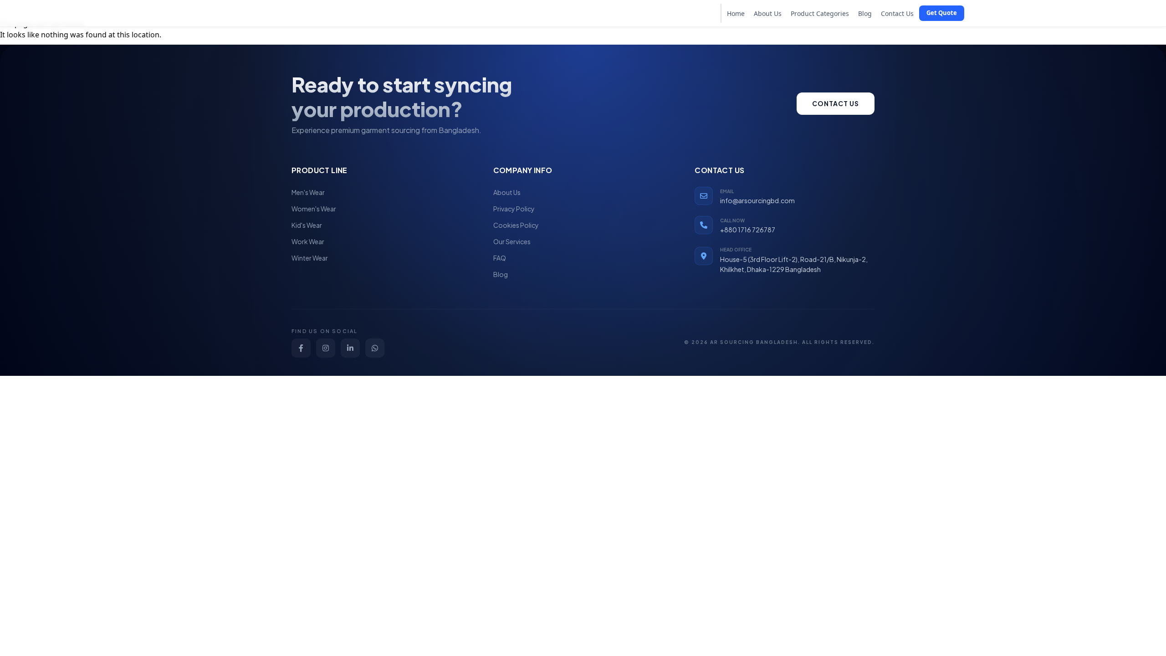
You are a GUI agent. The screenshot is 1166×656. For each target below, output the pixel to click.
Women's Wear (314, 209)
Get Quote (941, 13)
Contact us (835, 103)
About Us (768, 13)
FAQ (499, 258)
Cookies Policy (516, 225)
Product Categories (820, 13)
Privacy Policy (514, 209)
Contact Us (897, 13)
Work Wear (308, 241)
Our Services (512, 241)
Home (736, 13)
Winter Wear (310, 258)
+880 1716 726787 (747, 230)
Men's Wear (308, 192)
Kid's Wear (307, 225)
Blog (865, 13)
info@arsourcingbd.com (757, 200)
